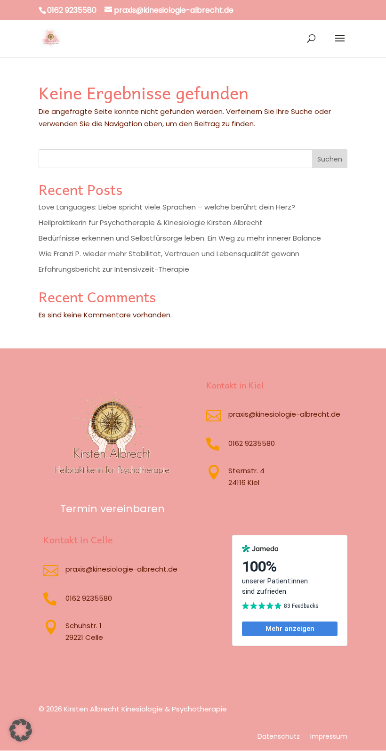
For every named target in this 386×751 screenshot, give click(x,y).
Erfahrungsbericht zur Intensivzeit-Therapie (114, 269)
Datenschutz (278, 737)
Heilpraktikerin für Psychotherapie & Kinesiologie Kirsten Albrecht (151, 222)
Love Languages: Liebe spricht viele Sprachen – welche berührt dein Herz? (167, 207)
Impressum (328, 737)
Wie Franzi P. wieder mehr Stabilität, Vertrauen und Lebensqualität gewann (169, 253)
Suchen (329, 159)
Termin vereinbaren (112, 508)
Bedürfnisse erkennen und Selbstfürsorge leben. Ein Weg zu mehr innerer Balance (180, 238)
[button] (20, 730)
